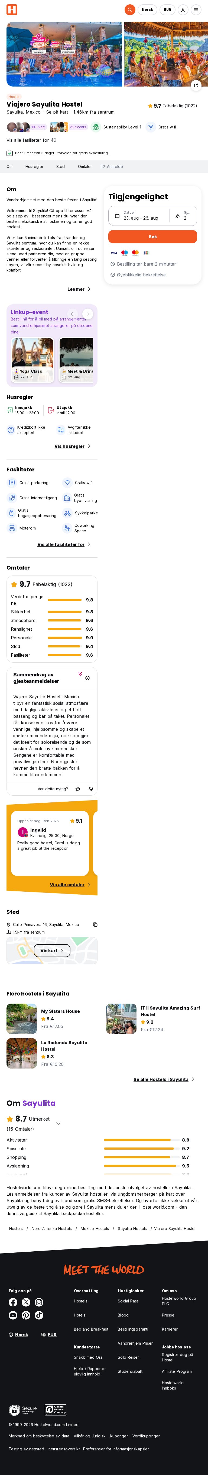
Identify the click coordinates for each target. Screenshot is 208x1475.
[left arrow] (72, 314)
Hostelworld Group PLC (179, 1301)
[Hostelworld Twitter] (26, 1302)
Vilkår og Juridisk (90, 1436)
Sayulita (14, 112)
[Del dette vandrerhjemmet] (196, 85)
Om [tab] (9, 166)
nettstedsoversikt (64, 1449)
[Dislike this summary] (90, 788)
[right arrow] (87, 314)
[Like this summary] (77, 788)
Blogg (123, 1315)
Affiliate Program (177, 1371)
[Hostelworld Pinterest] (26, 1315)
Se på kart (57, 112)
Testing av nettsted (26, 1449)
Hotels (80, 1315)
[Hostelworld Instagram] (39, 1302)
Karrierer (170, 1329)
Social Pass (128, 1301)
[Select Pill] (130, 9)
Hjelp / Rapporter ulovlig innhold (90, 1371)
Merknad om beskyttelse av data (39, 1436)
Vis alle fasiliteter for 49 (31, 140)
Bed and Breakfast (91, 1329)
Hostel (14, 97)
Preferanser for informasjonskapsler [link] (116, 1449)
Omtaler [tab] (85, 166)
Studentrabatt (130, 1371)
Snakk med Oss (88, 1357)
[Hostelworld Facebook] (13, 1302)
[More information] (87, 678)
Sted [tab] (60, 166)
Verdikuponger (146, 1436)
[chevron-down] (58, 1123)
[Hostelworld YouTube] (13, 1315)
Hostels (80, 1301)
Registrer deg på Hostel (177, 1357)
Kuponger (119, 1436)
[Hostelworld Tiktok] (39, 1315)
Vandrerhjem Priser (135, 1343)
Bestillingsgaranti (133, 1329)
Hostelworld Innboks (173, 1385)
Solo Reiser (128, 1357)
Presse (168, 1315)
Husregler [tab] (34, 166)
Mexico (33, 112)
